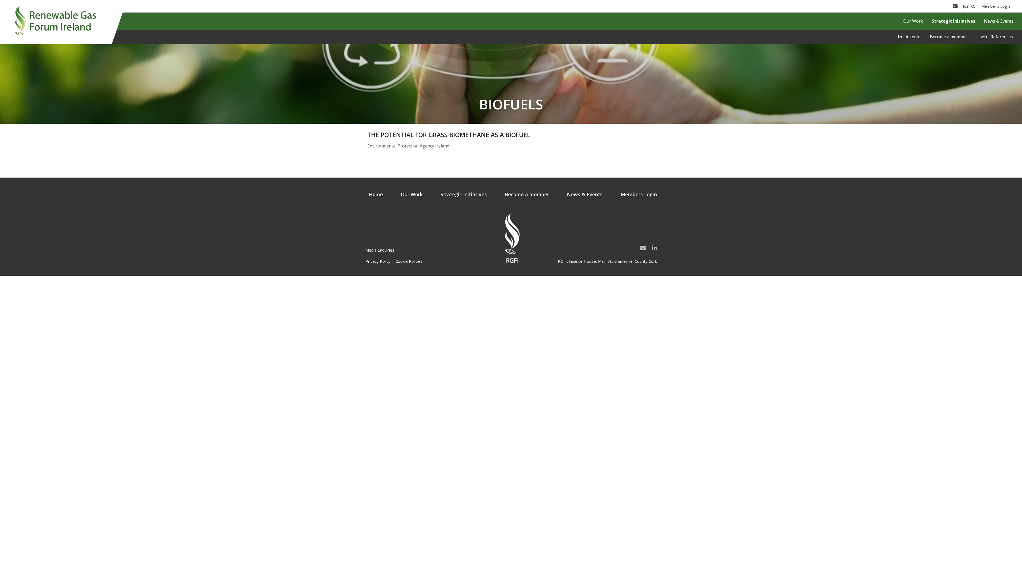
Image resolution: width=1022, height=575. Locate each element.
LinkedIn (912, 37)
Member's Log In (996, 6)
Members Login (639, 194)
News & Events (585, 194)
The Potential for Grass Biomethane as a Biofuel (448, 134)
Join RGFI (971, 6)
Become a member (948, 37)
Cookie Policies (409, 261)
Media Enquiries (379, 250)
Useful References (994, 37)
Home (376, 194)
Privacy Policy (377, 261)
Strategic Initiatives (463, 194)
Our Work (412, 194)
